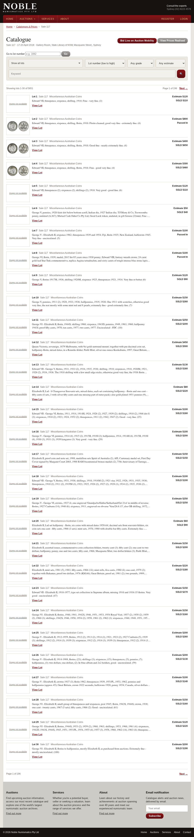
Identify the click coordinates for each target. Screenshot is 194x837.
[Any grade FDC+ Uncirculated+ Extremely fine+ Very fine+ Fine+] (140, 63)
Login (184, 19)
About (64, 19)
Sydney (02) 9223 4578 (179, 9)
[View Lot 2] (18, 126)
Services (47, 19)
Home (9, 19)
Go (65, 53)
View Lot (37, 105)
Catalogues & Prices (26, 26)
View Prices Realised (172, 40)
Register (167, 19)
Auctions (26, 19)
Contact (187, 832)
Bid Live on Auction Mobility (137, 40)
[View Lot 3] (18, 148)
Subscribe (155, 815)
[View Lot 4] (18, 171)
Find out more (13, 813)
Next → (183, 88)
